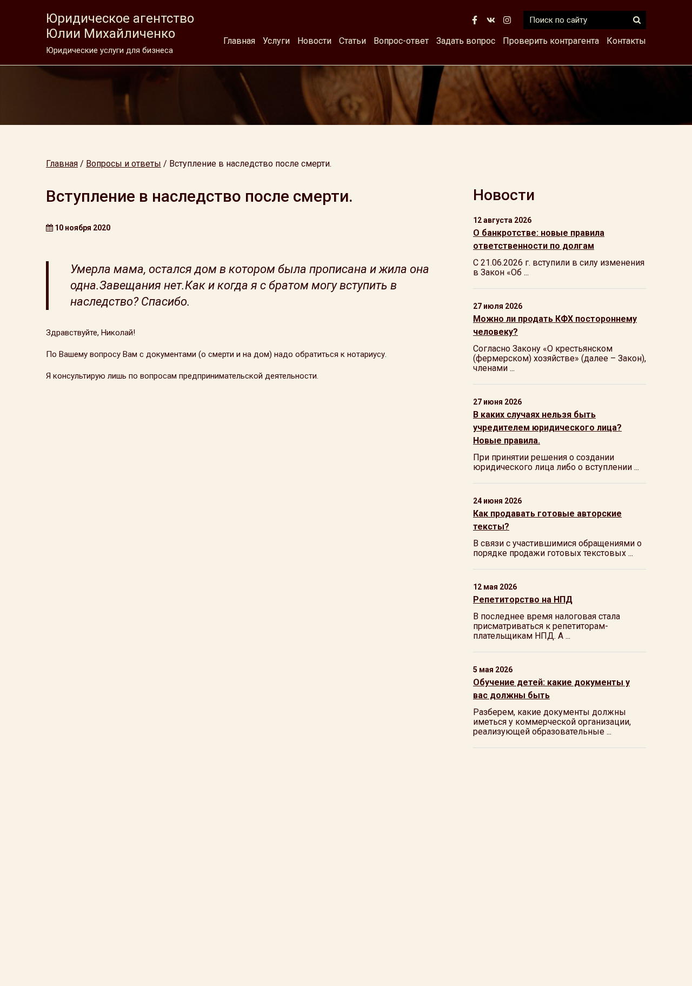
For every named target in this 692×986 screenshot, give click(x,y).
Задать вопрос (465, 41)
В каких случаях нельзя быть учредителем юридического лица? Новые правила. (547, 427)
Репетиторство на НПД (523, 599)
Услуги (276, 41)
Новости (314, 41)
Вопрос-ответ (401, 41)
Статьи (352, 41)
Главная (239, 41)
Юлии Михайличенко (120, 26)
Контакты (626, 41)
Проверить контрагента (551, 41)
